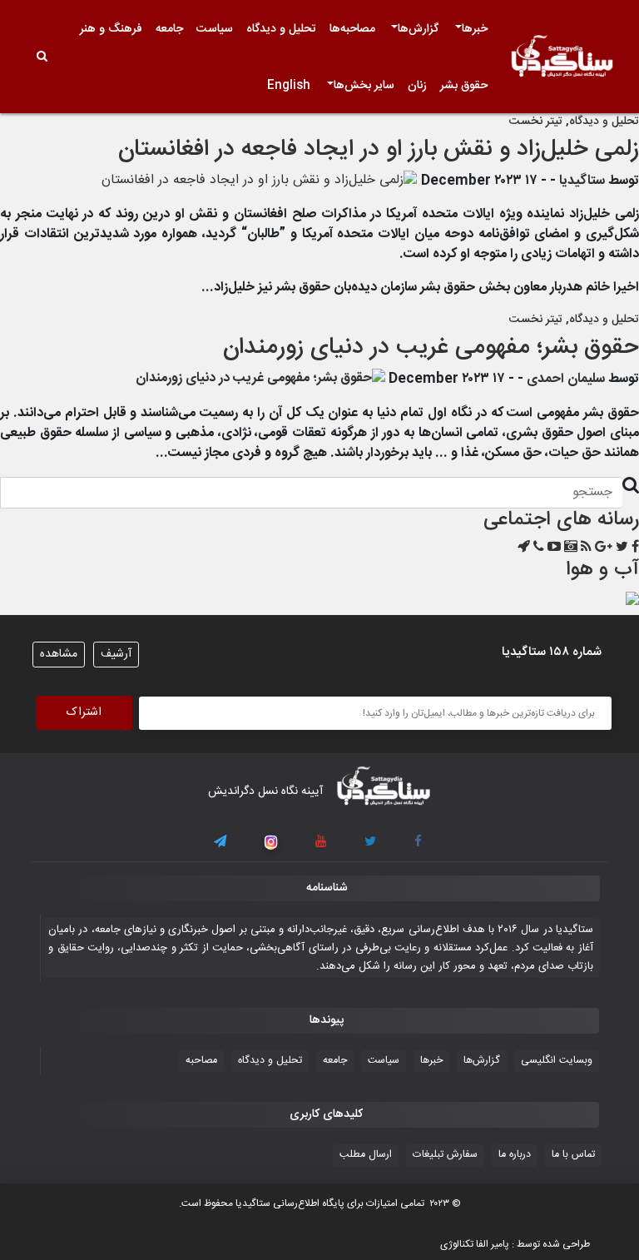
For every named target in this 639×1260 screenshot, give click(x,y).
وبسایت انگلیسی (556, 1060)
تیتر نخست (535, 121)
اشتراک (84, 712)
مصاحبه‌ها (352, 29)
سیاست (214, 29)
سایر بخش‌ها (364, 86)
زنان (417, 86)
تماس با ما (573, 1154)
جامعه (169, 29)
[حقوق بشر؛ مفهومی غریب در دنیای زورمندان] (260, 380)
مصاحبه (201, 1060)
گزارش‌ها (418, 29)
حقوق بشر (464, 86)
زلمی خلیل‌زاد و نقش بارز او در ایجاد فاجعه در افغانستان (378, 150)
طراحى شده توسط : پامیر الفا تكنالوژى (515, 1244)
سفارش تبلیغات (445, 1154)
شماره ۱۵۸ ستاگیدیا (552, 652)
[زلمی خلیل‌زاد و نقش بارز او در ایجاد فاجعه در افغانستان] (259, 181)
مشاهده (58, 654)
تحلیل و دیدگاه (281, 29)
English (288, 86)
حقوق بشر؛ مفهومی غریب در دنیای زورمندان (431, 348)
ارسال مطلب (365, 1154)
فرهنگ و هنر (111, 29)
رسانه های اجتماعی (561, 520)
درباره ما (514, 1154)
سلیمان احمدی (566, 380)
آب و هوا (602, 570)
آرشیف (116, 654)
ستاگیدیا (582, 181)
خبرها (475, 29)
